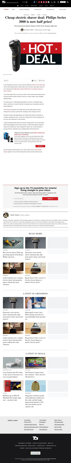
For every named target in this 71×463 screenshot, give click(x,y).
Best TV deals (57, 427)
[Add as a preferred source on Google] (35, 453)
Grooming (45, 14)
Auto (46, 5)
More (51, 5)
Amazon (8, 109)
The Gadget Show (50, 9)
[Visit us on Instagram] (44, 2)
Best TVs (41, 424)
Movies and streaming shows (31, 427)
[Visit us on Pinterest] (39, 2)
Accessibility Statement (24, 443)
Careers (22, 448)
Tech (22, 5)
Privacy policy (32, 445)
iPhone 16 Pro (27, 422)
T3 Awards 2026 (37, 9)
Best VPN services (28, 429)
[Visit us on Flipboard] (46, 2)
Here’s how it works (52, 33)
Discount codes (58, 429)
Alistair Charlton (29, 29)
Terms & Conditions (36, 206)
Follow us (35, 80)
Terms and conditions (21, 445)
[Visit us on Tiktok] (48, 2)
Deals (13, 9)
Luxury (41, 5)
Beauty (38, 14)
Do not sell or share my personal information (38, 448)
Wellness (33, 14)
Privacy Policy (45, 206)
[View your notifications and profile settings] (58, 2)
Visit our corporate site (51, 458)
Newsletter (43, 80)
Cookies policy (41, 445)
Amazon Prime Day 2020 (38, 85)
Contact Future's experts (39, 443)
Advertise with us (51, 445)
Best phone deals (58, 422)
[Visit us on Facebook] (34, 2)
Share (7, 80)
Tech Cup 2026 (62, 9)
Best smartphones (43, 427)
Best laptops (42, 422)
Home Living (34, 5)
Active (26, 5)
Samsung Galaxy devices (30, 424)
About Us (50, 443)
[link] (8, 137)
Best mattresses (43, 429)
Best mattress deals (59, 424)
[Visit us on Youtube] (41, 2)
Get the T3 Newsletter (24, 9)
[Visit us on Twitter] (37, 2)
